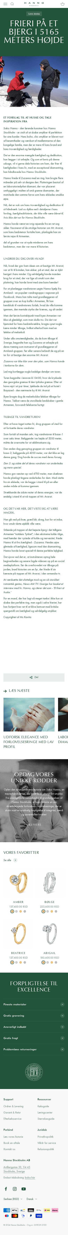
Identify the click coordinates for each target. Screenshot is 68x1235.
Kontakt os (9, 1149)
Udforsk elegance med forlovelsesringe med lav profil (28, 742)
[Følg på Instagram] (14, 1189)
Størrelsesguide (45, 1118)
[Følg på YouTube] (23, 1189)
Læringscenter (44, 1112)
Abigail (49, 953)
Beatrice (18, 953)
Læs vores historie (13, 1136)
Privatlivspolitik (45, 1136)
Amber (18, 902)
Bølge (49, 902)
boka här (30, 1177)
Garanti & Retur (12, 1112)
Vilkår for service (46, 1143)
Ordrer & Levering (13, 1106)
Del (36, 677)
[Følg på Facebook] (5, 1189)
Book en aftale (11, 1143)
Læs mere (34, 825)
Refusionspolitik (45, 1149)
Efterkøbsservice (12, 1118)
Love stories (34, 13)
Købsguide (43, 1106)
